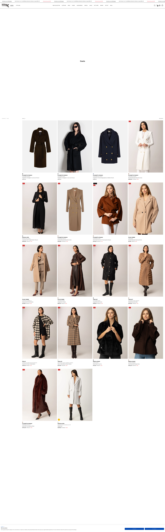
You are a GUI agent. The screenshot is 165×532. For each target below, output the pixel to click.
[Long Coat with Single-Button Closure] (39, 208)
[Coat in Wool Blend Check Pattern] (75, 333)
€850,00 (24, 179)
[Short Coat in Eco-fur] (110, 333)
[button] (3, 526)
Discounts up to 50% (47, 1)
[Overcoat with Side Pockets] (39, 271)
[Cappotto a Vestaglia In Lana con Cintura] (39, 146)
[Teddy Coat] (75, 395)
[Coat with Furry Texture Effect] (39, 395)
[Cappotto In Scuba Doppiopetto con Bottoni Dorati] (110, 146)
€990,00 (95, 179)
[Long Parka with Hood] (110, 271)
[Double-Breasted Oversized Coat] (145, 208)
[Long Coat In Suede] (75, 271)
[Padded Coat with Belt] (145, 271)
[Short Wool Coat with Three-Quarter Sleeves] (110, 208)
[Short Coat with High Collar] (145, 333)
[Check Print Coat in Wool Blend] (39, 333)
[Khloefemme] (5, 5)
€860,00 (59, 179)
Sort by (23, 118)
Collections (4, 118)
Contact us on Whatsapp (7, 1)
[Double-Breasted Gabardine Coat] (145, 146)
